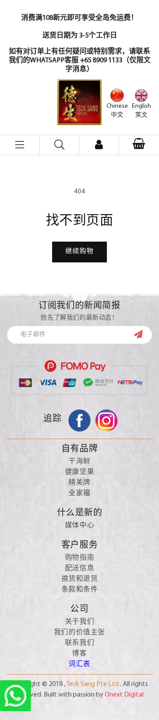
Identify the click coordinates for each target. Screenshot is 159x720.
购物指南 (79, 557)
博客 (79, 653)
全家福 (79, 493)
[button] (139, 145)
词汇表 (79, 664)
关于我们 (79, 621)
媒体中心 (79, 525)
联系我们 (79, 643)
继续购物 (79, 251)
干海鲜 (79, 461)
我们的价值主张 (79, 632)
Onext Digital (124, 694)
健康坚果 (79, 472)
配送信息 (79, 568)
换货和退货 (79, 579)
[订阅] (142, 334)
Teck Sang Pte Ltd (92, 684)
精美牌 (79, 482)
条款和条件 (79, 589)
